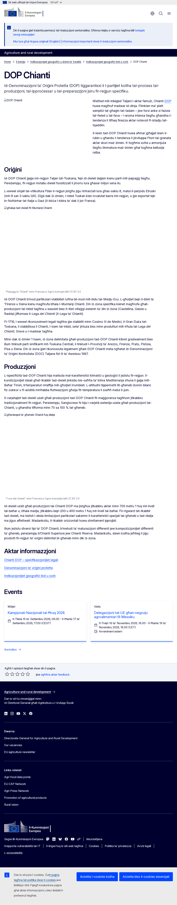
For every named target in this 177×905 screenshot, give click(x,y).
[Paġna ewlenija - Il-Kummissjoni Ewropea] (25, 12)
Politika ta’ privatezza (118, 846)
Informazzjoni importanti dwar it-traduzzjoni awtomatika (97, 41)
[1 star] (7, 674)
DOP (167, 101)
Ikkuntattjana (94, 839)
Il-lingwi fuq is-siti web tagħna (64, 846)
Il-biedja (20, 61)
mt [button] (152, 13)
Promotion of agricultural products (25, 797)
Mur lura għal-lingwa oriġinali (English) (36, 41)
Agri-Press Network (16, 791)
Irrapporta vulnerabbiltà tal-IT (22, 846)
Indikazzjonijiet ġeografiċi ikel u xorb (107, 61)
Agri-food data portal (17, 777)
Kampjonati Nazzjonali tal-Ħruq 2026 (36, 613)
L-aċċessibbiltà (13, 853)
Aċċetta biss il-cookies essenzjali (146, 876)
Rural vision (11, 804)
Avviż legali (144, 846)
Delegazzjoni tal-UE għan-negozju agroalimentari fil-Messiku (121, 615)
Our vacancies (13, 745)
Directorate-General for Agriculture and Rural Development (40, 738)
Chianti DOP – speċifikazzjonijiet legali (31, 560)
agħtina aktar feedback (55, 674)
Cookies (94, 846)
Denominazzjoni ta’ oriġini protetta (28, 568)
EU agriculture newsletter (19, 752)
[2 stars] (9, 674)
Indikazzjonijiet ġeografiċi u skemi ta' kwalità (55, 61)
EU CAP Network (15, 784)
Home (7, 61)
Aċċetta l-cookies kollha (97, 876)
